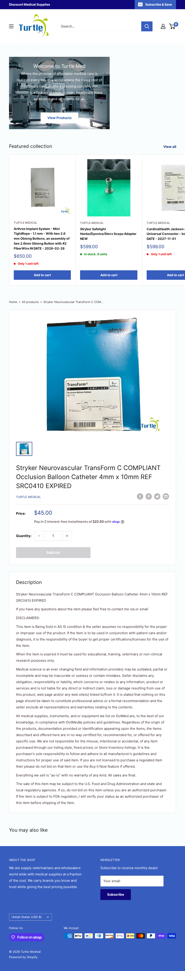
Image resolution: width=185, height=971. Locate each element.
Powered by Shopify (23, 957)
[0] (172, 26)
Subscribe (115, 894)
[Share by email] (166, 496)
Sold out (53, 552)
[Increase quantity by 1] (67, 536)
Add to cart (42, 275)
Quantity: (23, 536)
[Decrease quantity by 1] (39, 536)
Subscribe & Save (158, 4)
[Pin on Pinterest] (149, 496)
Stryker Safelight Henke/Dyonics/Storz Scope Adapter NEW (108, 234)
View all (170, 147)
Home (13, 302)
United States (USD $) (27, 917)
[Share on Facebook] (140, 496)
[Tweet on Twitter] (157, 496)
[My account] (163, 26)
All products (30, 302)
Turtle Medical (25, 222)
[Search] (147, 26)
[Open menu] (11, 26)
